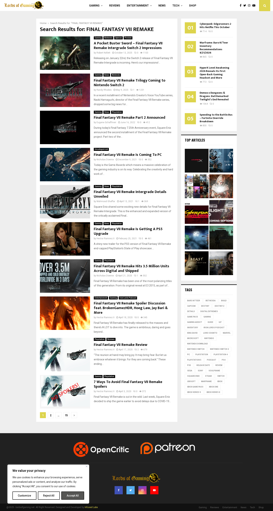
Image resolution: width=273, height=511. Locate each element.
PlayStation (201, 354)
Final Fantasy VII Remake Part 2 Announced (129, 117)
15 (66, 415)
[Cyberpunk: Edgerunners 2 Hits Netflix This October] (197, 212)
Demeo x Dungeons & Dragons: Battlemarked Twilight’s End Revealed (214, 96)
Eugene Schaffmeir (106, 122)
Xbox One (213, 387)
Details (191, 311)
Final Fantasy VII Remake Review (120, 345)
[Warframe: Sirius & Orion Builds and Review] (197, 238)
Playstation (117, 112)
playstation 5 (194, 360)
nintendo (209, 338)
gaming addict (194, 322)
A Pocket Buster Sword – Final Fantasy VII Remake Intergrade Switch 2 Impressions (128, 45)
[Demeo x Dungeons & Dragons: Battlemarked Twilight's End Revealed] (221, 212)
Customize (24, 495)
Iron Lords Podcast (128, 298)
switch (221, 376)
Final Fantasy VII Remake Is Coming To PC (128, 155)
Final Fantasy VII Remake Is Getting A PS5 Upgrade (128, 231)
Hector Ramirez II (105, 238)
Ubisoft (191, 381)
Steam (208, 376)
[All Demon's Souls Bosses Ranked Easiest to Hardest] (221, 186)
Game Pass (192, 317)
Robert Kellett (103, 52)
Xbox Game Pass (195, 387)
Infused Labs (91, 507)
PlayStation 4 (221, 354)
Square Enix (193, 376)
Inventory (192, 328)
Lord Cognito (210, 333)
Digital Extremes (209, 311)
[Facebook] (241, 5)
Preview (128, 38)
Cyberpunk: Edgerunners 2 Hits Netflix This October (215, 25)
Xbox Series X (213, 392)
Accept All (73, 495)
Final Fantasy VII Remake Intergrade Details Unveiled (130, 194)
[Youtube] (254, 5)
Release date (203, 365)
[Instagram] (250, 5)
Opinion (118, 38)
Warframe (206, 381)
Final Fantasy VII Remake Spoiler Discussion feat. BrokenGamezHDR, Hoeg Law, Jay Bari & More (131, 308)
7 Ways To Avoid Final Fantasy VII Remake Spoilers (128, 384)
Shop (192, 5)
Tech (175, 5)
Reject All (48, 495)
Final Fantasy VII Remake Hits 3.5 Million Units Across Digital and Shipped (131, 268)
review (218, 365)
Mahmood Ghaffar (106, 201)
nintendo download (197, 344)
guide (210, 322)
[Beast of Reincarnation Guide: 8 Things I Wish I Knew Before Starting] (197, 263)
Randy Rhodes (104, 90)
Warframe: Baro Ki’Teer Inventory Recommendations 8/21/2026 (214, 47)
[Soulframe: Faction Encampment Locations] (221, 238)
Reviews (114, 5)
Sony (200, 371)
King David (192, 333)
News (162, 5)
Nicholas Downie (105, 159)
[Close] (86, 466)
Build (224, 301)
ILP (220, 322)
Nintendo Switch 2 (219, 349)
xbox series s (194, 392)
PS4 (223, 360)
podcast (211, 360)
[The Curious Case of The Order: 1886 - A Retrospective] (221, 263)
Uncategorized (101, 149)
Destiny (205, 306)
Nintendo (108, 38)
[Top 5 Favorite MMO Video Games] (197, 186)
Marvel (226, 333)
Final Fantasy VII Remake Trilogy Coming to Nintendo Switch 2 (129, 82)
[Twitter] (245, 5)
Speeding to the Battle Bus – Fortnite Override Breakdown (216, 118)
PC (188, 354)
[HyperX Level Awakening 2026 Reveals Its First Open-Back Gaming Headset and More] (197, 161)
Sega (189, 371)
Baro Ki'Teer (193, 301)
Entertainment (138, 5)
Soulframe (214, 371)
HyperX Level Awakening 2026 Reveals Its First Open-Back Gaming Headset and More (214, 73)
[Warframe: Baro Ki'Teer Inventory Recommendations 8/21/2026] (221, 161)
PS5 (189, 365)
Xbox (219, 381)
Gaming (94, 5)
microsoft (193, 338)
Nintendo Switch (195, 349)
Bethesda (211, 301)
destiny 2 (219, 306)
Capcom (191, 306)
